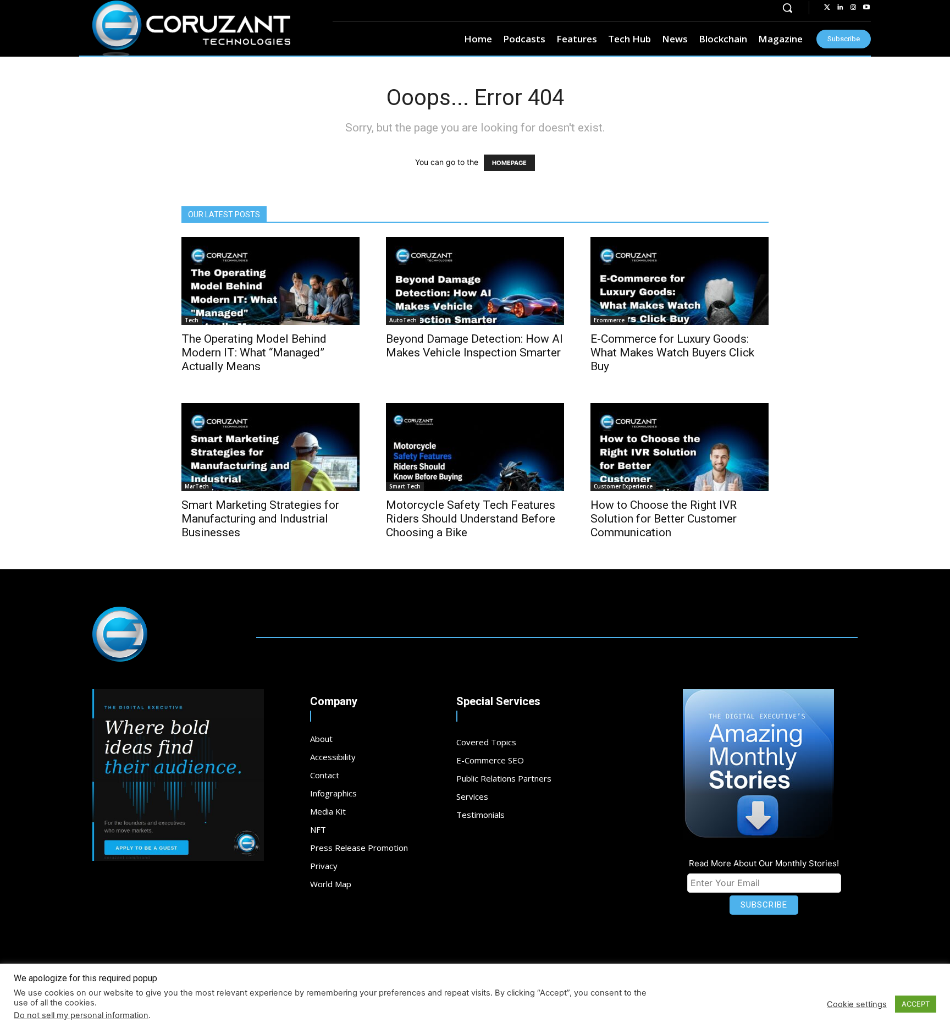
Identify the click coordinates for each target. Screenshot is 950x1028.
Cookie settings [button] (857, 1004)
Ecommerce (609, 320)
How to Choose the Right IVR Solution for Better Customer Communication (663, 518)
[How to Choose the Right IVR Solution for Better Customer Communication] (679, 447)
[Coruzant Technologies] (191, 29)
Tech (191, 320)
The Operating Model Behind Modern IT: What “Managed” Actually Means (254, 352)
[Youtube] (866, 7)
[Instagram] (853, 7)
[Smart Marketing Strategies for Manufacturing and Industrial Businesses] (270, 447)
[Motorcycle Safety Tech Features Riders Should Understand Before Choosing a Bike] (475, 447)
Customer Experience (623, 486)
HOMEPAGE (509, 163)
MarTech (197, 486)
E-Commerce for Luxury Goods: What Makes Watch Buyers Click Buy (672, 352)
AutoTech (403, 320)
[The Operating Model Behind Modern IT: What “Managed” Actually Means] (270, 281)
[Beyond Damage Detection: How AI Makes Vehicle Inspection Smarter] (475, 281)
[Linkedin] (840, 7)
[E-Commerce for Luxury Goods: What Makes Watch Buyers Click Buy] (679, 281)
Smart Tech (405, 486)
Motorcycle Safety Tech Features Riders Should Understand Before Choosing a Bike (470, 518)
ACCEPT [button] (916, 1003)
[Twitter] (826, 7)
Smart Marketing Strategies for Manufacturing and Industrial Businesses (260, 518)
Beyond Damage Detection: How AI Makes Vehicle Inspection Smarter (474, 345)
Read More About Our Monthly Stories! (764, 863)
